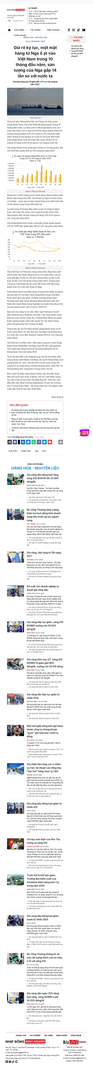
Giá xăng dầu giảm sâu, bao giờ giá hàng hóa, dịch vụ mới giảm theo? (44, 539)
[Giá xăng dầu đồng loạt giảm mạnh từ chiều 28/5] (15, 920)
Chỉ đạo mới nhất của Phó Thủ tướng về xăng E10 (43, 841)
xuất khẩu (13, 451)
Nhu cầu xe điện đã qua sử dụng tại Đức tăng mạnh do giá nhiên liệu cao (44, 790)
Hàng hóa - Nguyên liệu (35, 37)
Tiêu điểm (19, 30)
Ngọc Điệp (31, 889)
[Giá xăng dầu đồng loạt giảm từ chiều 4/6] (15, 808)
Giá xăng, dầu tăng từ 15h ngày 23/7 (41, 497)
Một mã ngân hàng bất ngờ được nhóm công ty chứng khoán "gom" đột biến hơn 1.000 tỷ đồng (45, 731)
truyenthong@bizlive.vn (20, 1053)
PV (28, 965)
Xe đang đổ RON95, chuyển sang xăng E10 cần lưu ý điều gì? (45, 861)
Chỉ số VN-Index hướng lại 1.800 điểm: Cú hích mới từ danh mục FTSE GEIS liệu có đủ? (43, 13)
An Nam (30, 560)
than (44, 451)
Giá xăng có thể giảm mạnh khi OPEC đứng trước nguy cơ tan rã (43, 1022)
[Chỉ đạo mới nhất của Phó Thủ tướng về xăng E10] (15, 844)
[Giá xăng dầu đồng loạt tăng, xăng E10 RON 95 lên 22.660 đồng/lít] (15, 479)
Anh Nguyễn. (32, 701)
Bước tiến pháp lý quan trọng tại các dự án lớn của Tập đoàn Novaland (44, 902)
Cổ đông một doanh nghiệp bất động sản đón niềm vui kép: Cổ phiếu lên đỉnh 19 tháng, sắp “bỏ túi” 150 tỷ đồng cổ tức (35, 412)
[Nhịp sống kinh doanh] (25, 1042)
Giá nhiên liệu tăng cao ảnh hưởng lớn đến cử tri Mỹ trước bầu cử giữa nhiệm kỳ (44, 795)
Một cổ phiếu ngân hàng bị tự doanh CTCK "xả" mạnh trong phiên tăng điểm (45, 751)
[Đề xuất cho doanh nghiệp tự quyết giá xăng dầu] (15, 591)
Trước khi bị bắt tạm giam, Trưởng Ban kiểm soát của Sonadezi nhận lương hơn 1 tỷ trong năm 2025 (43, 880)
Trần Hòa (31, 593)
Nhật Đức (31, 485)
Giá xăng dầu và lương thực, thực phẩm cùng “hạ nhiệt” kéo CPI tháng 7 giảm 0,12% (44, 501)
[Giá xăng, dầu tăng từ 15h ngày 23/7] (15, 557)
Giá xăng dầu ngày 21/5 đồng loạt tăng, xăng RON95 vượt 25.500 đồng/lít (44, 985)
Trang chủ (21, 1035)
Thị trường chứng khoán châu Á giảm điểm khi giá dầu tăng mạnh (44, 907)
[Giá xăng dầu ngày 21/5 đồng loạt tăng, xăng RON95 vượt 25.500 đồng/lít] (15, 998)
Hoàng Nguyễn (33, 846)
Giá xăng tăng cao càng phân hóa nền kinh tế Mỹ (44, 1017)
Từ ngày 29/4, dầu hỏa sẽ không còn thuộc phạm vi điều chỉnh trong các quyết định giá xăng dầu (44, 944)
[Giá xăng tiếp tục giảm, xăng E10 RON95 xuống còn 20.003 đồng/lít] (15, 626)
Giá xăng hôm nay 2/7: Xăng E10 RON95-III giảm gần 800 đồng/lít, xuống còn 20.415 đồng (45, 663)
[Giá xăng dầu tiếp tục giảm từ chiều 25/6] (15, 699)
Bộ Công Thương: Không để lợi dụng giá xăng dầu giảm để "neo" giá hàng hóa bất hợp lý (44, 613)
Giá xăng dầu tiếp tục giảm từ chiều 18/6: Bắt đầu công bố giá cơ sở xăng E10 (44, 683)
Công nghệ (20, 35)
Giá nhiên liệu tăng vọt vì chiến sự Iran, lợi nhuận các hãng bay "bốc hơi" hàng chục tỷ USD (44, 768)
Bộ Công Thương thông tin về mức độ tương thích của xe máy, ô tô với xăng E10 (44, 608)
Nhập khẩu (26, 451)
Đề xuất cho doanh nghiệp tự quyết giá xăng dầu (44, 544)
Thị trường (34, 1035)
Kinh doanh (53, 30)
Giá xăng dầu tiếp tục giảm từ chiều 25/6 (43, 687)
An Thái (30, 740)
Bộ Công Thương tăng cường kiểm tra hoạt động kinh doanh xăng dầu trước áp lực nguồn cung (44, 515)
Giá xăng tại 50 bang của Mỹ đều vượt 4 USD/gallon (42, 826)
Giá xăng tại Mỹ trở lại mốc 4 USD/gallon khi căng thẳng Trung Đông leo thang (43, 573)
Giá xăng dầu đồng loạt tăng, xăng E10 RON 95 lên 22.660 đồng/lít (43, 478)
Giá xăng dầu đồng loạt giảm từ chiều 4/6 (43, 718)
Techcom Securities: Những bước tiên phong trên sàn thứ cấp (35, 429)
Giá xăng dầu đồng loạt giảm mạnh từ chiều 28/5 (43, 715)
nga (36, 451)
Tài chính (35, 30)
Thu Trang (31, 524)
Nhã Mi (30, 775)
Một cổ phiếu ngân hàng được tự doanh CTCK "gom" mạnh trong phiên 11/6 (44, 756)
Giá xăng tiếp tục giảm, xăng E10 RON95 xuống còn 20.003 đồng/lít (45, 626)
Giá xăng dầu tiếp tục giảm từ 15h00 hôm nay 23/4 (44, 938)
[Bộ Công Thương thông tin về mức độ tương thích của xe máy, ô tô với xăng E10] (15, 958)
